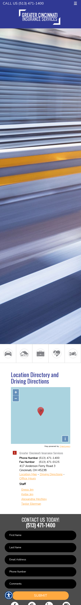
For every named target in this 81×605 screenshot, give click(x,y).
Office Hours (27, 478)
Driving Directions (51, 474)
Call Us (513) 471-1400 (23, 3)
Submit (40, 595)
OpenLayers (65, 446)
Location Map (28, 474)
